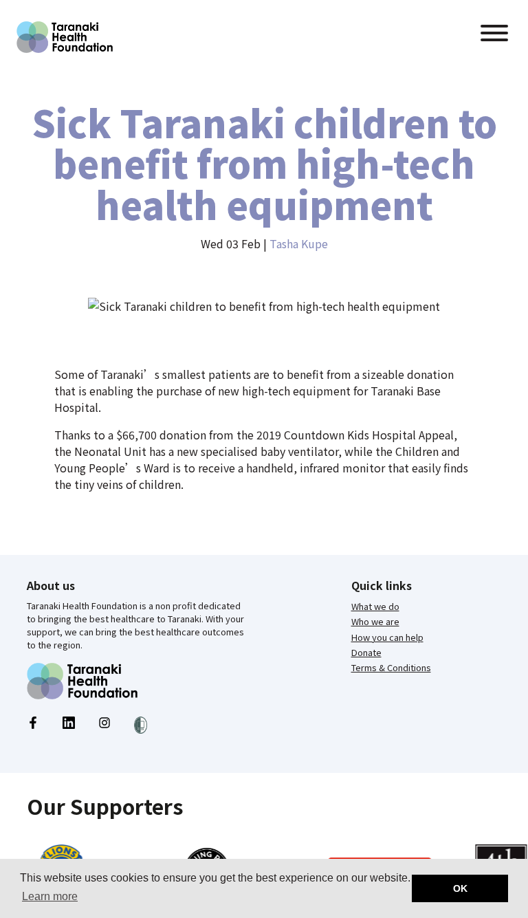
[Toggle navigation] (494, 34)
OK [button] (460, 888)
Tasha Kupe (299, 243)
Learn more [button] (50, 896)
